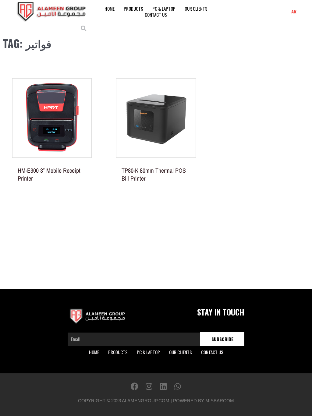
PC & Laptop (164, 8)
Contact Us (156, 15)
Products (133, 8)
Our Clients (196, 8)
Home (110, 8)
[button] (84, 28)
